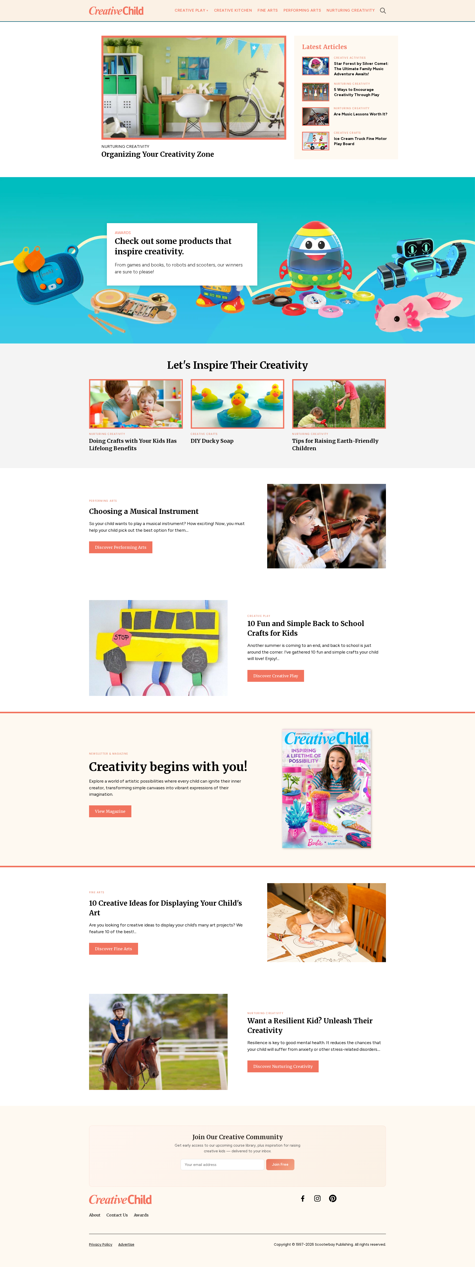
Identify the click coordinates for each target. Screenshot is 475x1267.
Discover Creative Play (275, 675)
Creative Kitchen (233, 10)
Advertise (126, 1244)
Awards (141, 1215)
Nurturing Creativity (351, 10)
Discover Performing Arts (120, 547)
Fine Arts (268, 10)
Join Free (280, 1164)
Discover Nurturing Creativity (283, 1066)
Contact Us (117, 1215)
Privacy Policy (100, 1244)
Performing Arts (302, 10)
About (94, 1215)
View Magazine (110, 811)
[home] (116, 10)
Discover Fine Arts (113, 948)
